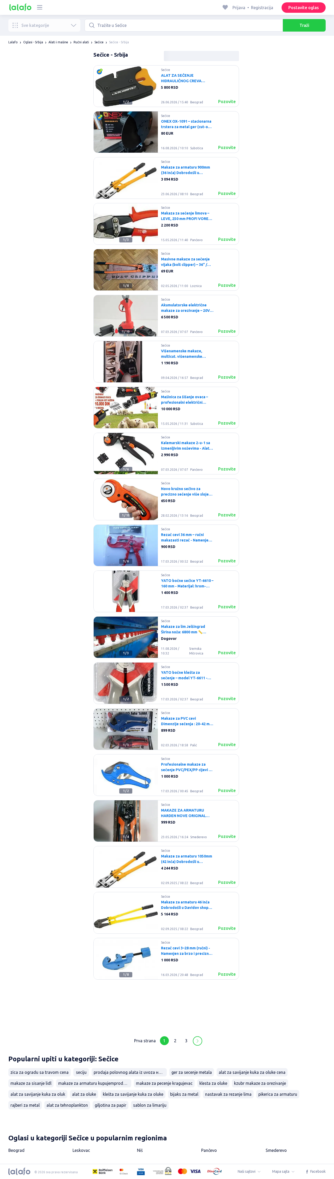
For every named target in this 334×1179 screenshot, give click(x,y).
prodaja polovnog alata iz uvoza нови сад (130, 1072)
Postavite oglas (303, 7)
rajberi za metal (25, 1105)
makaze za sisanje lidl (30, 1083)
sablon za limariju (149, 1105)
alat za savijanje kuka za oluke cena (252, 1072)
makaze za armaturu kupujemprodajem (94, 1083)
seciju (81, 1072)
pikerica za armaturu (277, 1094)
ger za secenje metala (191, 1072)
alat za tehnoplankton (67, 1105)
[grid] (166, 547)
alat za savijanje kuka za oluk (37, 1094)
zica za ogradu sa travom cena (39, 1072)
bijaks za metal (184, 1094)
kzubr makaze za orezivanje (260, 1083)
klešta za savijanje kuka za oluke (133, 1094)
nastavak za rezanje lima (228, 1094)
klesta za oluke (213, 1083)
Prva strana (145, 1040)
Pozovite (227, 101)
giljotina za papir (110, 1105)
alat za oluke (84, 1094)
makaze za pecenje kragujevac (164, 1083)
